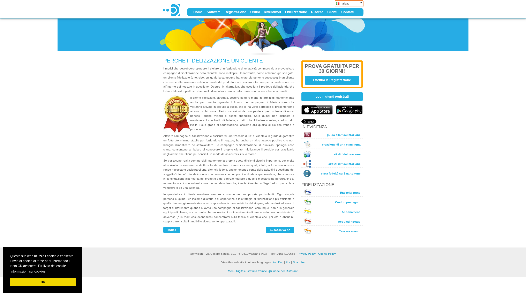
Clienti (332, 12)
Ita (274, 262)
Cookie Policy (327, 253)
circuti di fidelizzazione (344, 163)
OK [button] (43, 282)
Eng (280, 262)
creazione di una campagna (341, 144)
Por (302, 262)
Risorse (317, 12)
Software (213, 12)
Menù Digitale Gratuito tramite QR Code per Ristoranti (263, 271)
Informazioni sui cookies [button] (28, 271)
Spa (295, 262)
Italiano (342, 3)
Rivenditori (272, 12)
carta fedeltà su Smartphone (341, 173)
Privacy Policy (307, 253)
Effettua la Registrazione (332, 80)
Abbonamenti (351, 212)
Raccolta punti (350, 192)
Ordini (255, 12)
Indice (171, 229)
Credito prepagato (348, 202)
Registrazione (235, 12)
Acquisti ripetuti (349, 221)
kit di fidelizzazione (347, 154)
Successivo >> (280, 229)
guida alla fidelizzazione (344, 134)
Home (198, 12)
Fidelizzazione (296, 12)
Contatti (347, 12)
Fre (288, 262)
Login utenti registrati (332, 96)
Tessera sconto (350, 231)
